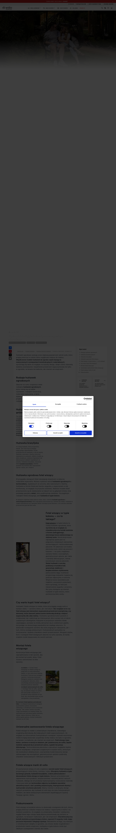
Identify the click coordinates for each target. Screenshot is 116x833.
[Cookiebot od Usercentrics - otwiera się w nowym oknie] (85, 399)
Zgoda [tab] (34, 404)
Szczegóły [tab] (58, 404)
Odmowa (35, 432)
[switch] (49, 426)
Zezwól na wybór (58, 432)
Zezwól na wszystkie (80, 432)
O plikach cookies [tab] (82, 404)
